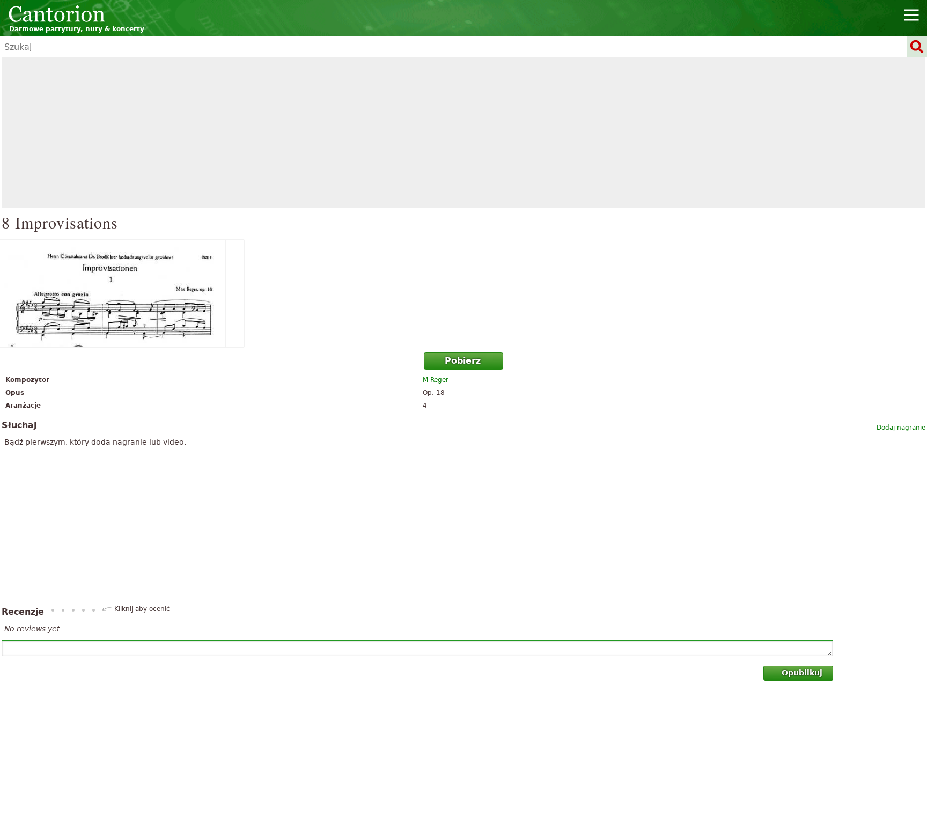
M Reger (435, 380)
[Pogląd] (463, 293)
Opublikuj (802, 672)
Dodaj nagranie (901, 427)
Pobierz (463, 361)
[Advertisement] (463, 132)
